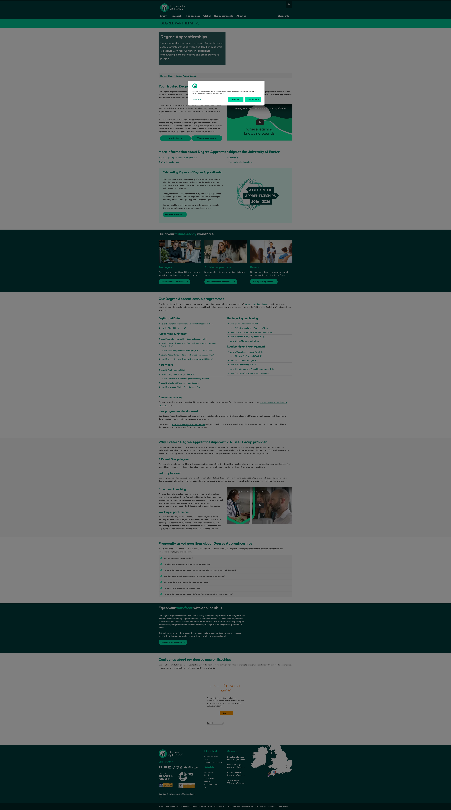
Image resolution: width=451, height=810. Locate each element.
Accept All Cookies (253, 99)
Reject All (235, 99)
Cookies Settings (197, 99)
